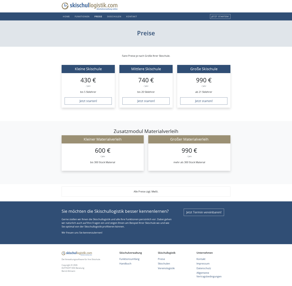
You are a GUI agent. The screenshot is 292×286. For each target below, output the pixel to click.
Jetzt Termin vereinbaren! (203, 212)
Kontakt (131, 16)
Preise (98, 16)
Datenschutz (203, 268)
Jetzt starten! (220, 16)
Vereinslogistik (166, 268)
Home (66, 16)
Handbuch (125, 263)
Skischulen (114, 16)
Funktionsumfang (129, 259)
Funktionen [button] (82, 16)
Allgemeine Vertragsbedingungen (209, 274)
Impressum (203, 263)
